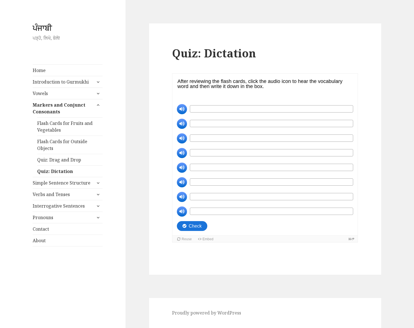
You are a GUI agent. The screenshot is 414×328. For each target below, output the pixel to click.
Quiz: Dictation (55, 171)
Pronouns (43, 217)
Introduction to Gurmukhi (61, 82)
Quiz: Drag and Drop (59, 160)
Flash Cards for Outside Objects (62, 144)
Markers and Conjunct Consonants (59, 108)
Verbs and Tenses (51, 194)
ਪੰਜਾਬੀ (42, 28)
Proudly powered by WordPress (206, 313)
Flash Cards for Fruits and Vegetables (65, 126)
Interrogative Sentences (59, 206)
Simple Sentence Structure (61, 183)
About (39, 240)
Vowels (40, 93)
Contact (41, 229)
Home (39, 70)
